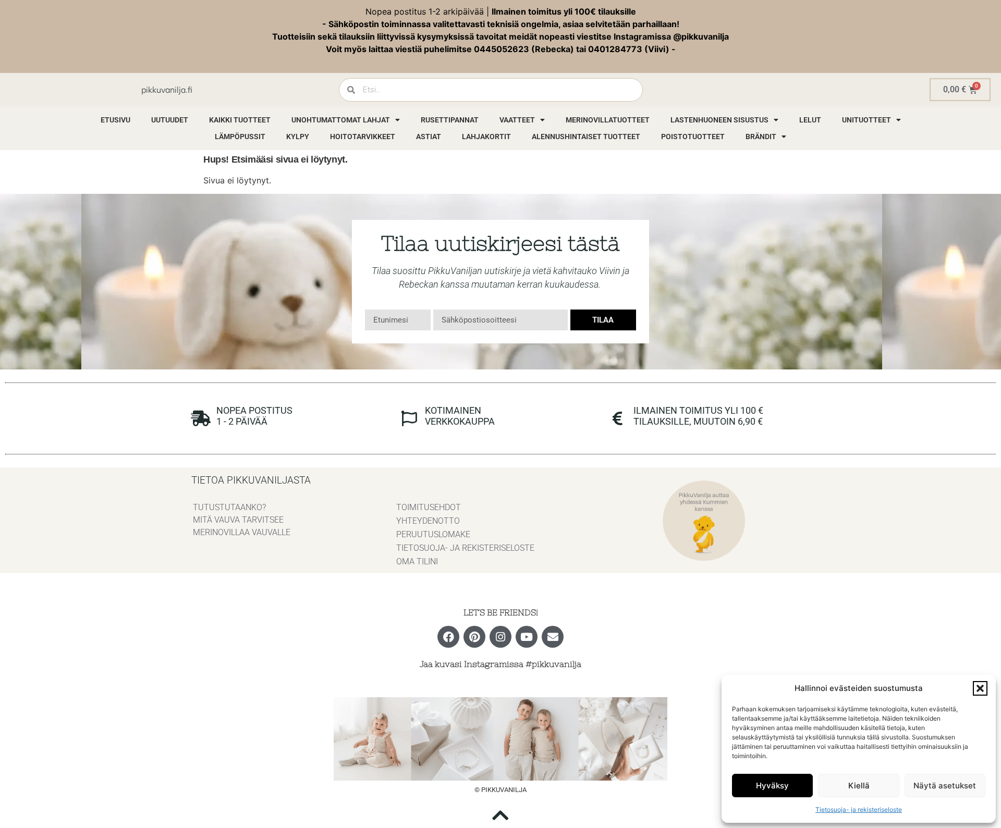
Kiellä (859, 785)
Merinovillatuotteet (608, 120)
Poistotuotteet (693, 136)
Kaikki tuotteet (240, 120)
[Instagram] (500, 637)
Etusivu (115, 120)
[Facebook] (448, 637)
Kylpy (297, 136)
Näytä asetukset (944, 785)
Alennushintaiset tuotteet (586, 136)
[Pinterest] (474, 637)
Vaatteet (517, 120)
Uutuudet (169, 120)
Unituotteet (866, 120)
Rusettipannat (450, 120)
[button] (980, 688)
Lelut (810, 120)
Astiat (428, 136)
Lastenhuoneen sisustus (719, 120)
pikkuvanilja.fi (166, 89)
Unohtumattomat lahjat (340, 120)
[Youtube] (527, 637)
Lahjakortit (486, 136)
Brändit (761, 136)
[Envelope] (553, 637)
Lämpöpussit (240, 136)
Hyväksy (772, 785)
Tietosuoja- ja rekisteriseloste (858, 809)
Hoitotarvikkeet (362, 136)
